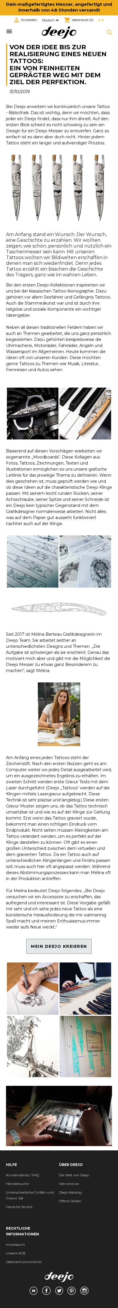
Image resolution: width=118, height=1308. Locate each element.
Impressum (15, 1244)
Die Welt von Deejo (74, 1175)
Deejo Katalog (70, 1192)
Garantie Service (19, 1207)
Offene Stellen (70, 1201)
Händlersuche (17, 1183)
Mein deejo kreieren (59, 946)
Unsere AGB (15, 1253)
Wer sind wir (69, 1183)
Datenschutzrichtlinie (24, 1262)
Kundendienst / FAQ (22, 1175)
